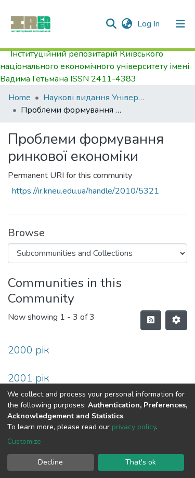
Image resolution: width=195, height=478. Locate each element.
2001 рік (28, 378)
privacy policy (134, 427)
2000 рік (28, 350)
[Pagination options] (176, 320)
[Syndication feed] (150, 320)
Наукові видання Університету (95, 97)
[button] (126, 24)
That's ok (140, 462)
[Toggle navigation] (180, 23)
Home (19, 97)
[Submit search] (111, 24)
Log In (149, 24)
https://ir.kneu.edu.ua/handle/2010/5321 (85, 191)
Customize (24, 441)
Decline (50, 462)
